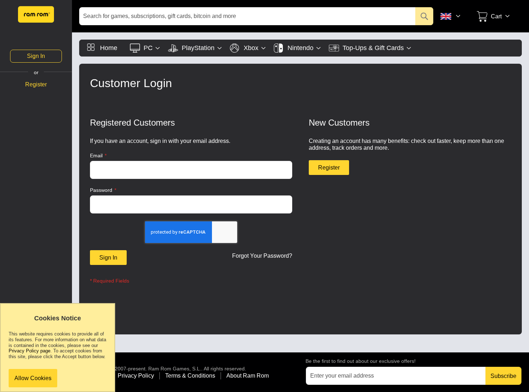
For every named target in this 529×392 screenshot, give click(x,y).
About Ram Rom (247, 376)
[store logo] (36, 14)
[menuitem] (102, 48)
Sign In (36, 56)
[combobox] (256, 16)
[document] (58, 351)
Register (36, 84)
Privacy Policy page (29, 350)
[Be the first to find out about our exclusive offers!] (402, 376)
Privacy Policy (136, 376)
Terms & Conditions (190, 376)
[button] (455, 16)
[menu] (300, 48)
